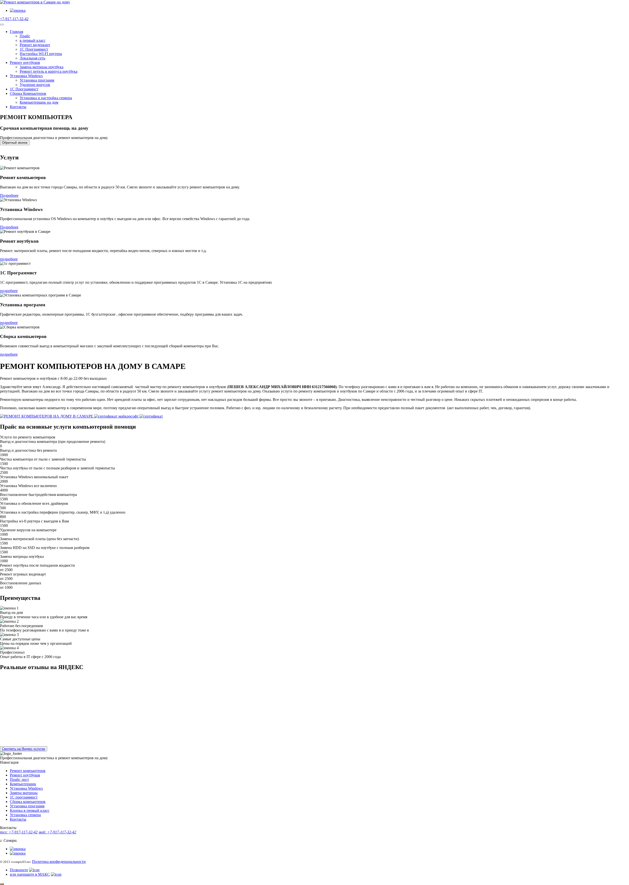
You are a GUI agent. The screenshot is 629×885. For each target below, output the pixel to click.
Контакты (18, 107)
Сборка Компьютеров (28, 93)
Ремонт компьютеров (27, 771)
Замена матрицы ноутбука (41, 67)
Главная (16, 31)
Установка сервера (25, 815)
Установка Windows (26, 76)
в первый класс (32, 40)
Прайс (25, 36)
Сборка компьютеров (27, 802)
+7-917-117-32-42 (14, 19)
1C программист (24, 797)
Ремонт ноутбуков (25, 62)
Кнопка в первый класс (29, 810)
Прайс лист (19, 779)
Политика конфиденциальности (59, 861)
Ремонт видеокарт (35, 45)
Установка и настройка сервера (46, 98)
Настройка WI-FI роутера (41, 54)
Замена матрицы (24, 793)
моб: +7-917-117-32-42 (57, 832)
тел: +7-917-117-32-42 (19, 832)
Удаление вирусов (35, 85)
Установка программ (37, 80)
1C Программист (34, 49)
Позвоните (19, 870)
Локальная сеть (32, 58)
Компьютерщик (23, 784)
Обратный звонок (15, 142)
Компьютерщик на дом (39, 102)
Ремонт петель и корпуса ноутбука (48, 71)
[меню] (2, 24)
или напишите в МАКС (30, 874)
